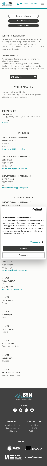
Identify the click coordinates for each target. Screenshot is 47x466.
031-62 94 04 (7, 166)
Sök (35, 4)
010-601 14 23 (7, 147)
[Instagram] (20, 410)
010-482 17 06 (7, 287)
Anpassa (22, 255)
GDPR (34, 428)
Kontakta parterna (23, 25)
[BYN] (7, 4)
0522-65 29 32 (7, 185)
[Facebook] (15, 410)
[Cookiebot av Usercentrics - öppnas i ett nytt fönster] (34, 209)
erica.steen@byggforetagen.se (14, 168)
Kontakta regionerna (23, 16)
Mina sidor (24, 4)
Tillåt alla (23, 249)
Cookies (34, 425)
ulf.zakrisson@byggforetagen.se (15, 187)
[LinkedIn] (26, 410)
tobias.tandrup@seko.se (12, 289)
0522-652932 (7, 123)
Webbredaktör (34, 431)
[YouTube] (32, 410)
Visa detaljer (35, 242)
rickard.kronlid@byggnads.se (14, 149)
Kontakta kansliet (23, 21)
